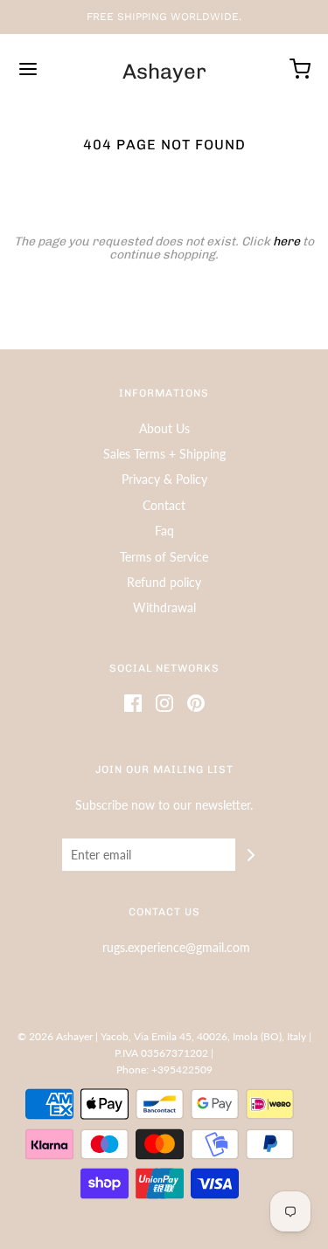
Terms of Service (164, 556)
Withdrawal (164, 607)
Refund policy (164, 582)
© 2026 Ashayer (55, 1036)
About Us (164, 428)
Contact (164, 505)
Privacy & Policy (164, 479)
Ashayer (164, 71)
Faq (164, 530)
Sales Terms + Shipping (164, 453)
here (286, 241)
